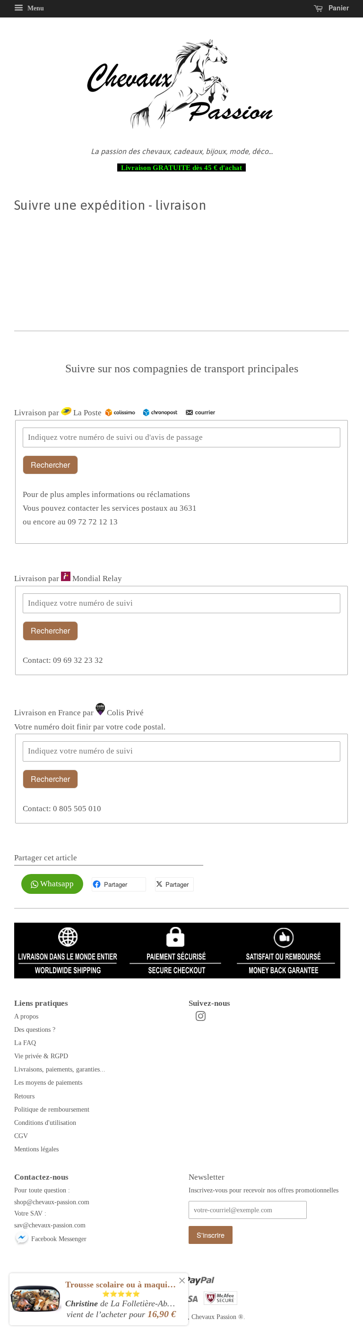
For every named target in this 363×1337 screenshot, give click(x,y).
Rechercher (50, 464)
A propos (26, 1016)
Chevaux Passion (213, 1316)
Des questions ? (34, 1029)
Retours (24, 1096)
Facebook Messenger (57, 1239)
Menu (35, 8)
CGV (21, 1136)
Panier (338, 7)
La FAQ (25, 1042)
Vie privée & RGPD (41, 1056)
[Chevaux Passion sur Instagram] (200, 1018)
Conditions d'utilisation (45, 1122)
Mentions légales (36, 1149)
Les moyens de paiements (48, 1082)
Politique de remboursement (51, 1109)
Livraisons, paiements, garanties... (59, 1069)
